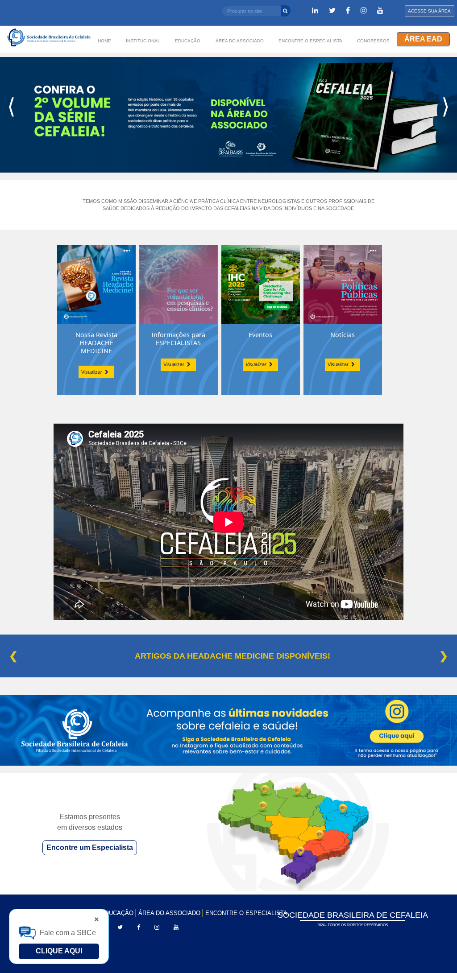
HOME (104, 40)
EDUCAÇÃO (117, 913)
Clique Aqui (59, 951)
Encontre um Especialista (89, 847)
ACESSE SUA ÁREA (429, 10)
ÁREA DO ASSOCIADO (169, 913)
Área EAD (423, 39)
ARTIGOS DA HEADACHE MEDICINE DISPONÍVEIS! (232, 655)
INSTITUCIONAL (143, 40)
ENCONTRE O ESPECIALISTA (246, 913)
